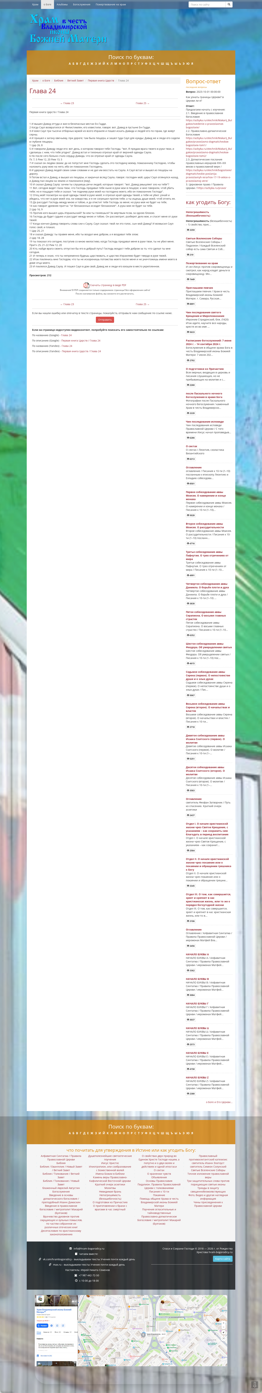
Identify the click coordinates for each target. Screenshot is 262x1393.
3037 (192, 1019)
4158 (192, 1069)
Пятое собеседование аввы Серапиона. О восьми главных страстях (206, 615)
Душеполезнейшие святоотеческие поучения (110, 1157)
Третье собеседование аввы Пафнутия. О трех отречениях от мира (207, 555)
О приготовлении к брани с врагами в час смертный (110, 1207)
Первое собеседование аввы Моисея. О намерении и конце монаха (206, 495)
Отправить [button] (105, 319)
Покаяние (159, 1195)
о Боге (47, 4)
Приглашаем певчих (199, 287)
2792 (192, 360)
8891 (192, 303)
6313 (192, 459)
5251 (192, 758)
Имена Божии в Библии (110, 1173)
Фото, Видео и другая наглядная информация (208, 1196)
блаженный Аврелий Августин (61, 1188)
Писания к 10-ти (159, 1191)
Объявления (159, 1177)
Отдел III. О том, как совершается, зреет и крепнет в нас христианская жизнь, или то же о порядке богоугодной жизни (208, 900)
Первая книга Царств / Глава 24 (80, 340)
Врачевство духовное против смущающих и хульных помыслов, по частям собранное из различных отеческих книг (61, 1222)
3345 (192, 885)
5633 (192, 332)
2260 (192, 385)
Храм (35, 4)
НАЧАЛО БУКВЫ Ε (197, 1053)
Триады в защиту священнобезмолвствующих (208, 1189)
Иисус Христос (110, 1163)
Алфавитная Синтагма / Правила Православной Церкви (61, 1157)
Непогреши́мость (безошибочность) (198, 213)
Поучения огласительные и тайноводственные (159, 1211)
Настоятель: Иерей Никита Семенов (87, 1270)
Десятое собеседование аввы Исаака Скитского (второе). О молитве (205, 770)
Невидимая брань (110, 1191)
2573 (192, 1044)
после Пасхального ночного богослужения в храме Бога (204, 395)
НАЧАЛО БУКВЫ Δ (197, 1028)
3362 (192, 970)
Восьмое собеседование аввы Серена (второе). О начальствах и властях (208, 707)
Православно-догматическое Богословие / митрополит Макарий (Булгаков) (159, 1220)
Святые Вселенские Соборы (204, 238)
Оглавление (194, 467)
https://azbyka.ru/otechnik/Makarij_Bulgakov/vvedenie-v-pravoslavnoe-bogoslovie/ (209, 124)
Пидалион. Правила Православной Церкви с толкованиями (159, 1186)
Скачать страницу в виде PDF (107, 285)
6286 (192, 437)
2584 (192, 850)
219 (191, 254)
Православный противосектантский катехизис (208, 1157)
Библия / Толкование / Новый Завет (61, 1182)
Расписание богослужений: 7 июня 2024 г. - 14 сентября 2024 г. (208, 342)
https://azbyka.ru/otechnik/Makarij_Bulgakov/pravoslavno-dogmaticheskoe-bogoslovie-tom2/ (209, 152)
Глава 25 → (143, 103)
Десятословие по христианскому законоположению (61, 1232)
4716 (192, 543)
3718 (192, 727)
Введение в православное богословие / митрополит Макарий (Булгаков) (61, 1209)
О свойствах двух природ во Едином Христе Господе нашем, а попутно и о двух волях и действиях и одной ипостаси (159, 1161)
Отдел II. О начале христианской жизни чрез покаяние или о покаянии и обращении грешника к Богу (208, 864)
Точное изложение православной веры (208, 1175)
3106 (192, 921)
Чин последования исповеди (205, 421)
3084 (192, 995)
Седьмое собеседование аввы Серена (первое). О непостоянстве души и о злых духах (208, 675)
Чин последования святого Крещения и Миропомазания (205, 314)
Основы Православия (159, 1181)
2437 (192, 815)
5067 (192, 695)
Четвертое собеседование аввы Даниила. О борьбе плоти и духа (207, 585)
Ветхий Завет (75, 80)
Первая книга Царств (101, 80)
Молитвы (110, 1188)
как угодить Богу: (208, 202)
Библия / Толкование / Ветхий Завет (61, 1175)
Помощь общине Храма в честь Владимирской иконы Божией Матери (159, 1202)
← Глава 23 (67, 103)
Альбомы (62, 4)
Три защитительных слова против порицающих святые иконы (208, 1182)
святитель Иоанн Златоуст (208, 1163)
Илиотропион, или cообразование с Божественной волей (110, 1168)
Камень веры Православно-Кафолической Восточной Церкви (110, 1179)
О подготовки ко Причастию (205, 369)
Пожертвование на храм (111, 4)
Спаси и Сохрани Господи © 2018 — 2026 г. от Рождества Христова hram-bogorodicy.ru (198, 1250)
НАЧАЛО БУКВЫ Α (197, 954)
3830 (192, 603)
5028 (192, 515)
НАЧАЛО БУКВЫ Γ (197, 1003)
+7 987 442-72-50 (89, 1275)
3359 (192, 230)
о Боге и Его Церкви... (219, 1102)
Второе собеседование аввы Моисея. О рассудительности (205, 525)
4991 (192, 575)
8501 (192, 483)
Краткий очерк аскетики (110, 1184)
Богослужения (81, 4)
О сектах (191, 446)
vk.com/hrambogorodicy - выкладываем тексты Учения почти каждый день (89, 1259)
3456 (192, 945)
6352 (192, 635)
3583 (192, 790)
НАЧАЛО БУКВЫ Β (197, 979)
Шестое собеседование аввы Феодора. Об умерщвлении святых (209, 645)
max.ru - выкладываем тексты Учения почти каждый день (89, 1264)
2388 (192, 1093)
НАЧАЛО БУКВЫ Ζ (197, 1077)
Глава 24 (66, 335)
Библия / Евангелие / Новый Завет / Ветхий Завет (61, 1168)
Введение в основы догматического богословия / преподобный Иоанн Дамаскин (61, 1198)
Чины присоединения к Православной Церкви (208, 1204)
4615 (192, 663)
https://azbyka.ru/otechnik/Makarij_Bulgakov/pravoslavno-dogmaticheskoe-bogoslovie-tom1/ (209, 141)
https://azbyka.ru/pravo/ (211, 188)
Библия (58, 80)
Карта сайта (222, 1258)
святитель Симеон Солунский (208, 1166)
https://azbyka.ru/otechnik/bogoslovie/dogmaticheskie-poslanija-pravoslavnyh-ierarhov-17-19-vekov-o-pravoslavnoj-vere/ (209, 175)
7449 (192, 279)
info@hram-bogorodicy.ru (89, 1248)
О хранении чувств (159, 1173)
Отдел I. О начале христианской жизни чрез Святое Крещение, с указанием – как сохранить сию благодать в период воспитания (207, 829)
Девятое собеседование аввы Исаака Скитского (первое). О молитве (205, 739)
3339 (192, 413)
